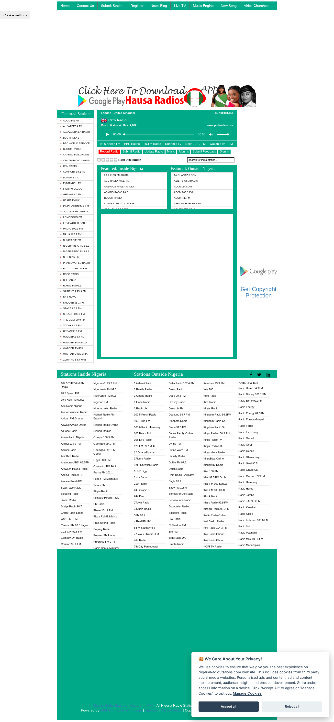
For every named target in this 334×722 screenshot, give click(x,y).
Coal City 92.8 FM (71, 531)
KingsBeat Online (213, 458)
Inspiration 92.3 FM (76, 206)
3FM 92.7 (139, 515)
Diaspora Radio (178, 420)
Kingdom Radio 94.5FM (217, 414)
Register (137, 6)
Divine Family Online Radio (181, 435)
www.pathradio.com (220, 125)
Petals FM (99, 485)
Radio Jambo (246, 494)
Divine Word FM (178, 450)
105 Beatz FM (142, 433)
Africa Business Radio (74, 412)
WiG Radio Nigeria (75, 353)
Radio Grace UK (248, 469)
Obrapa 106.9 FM (103, 437)
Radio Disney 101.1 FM (252, 394)
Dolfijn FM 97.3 (177, 462)
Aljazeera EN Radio (76, 132)
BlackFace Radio (71, 487)
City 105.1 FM (69, 518)
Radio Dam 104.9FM (250, 388)
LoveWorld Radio (75, 223)
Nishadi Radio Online (105, 424)
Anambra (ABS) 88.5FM (75, 462)
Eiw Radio (174, 518)
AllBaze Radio (69, 430)
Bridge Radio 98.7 (71, 506)
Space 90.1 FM (72, 308)
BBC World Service (76, 143)
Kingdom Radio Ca (214, 420)
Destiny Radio (177, 402)
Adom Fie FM (71, 120)
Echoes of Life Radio (181, 493)
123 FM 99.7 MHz (144, 446)
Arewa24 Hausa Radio (119, 186)
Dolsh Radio (176, 468)
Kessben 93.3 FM (213, 383)
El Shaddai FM (177, 525)
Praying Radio (101, 529)
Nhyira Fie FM (72, 240)
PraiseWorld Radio (76, 263)
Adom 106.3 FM (183, 192)
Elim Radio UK (177, 537)
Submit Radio (131, 151)
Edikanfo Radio (178, 512)
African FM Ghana (72, 418)
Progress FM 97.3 (104, 541)
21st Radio (140, 483)
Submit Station (112, 6)
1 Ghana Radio (143, 395)
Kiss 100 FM (210, 471)
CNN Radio (70, 166)
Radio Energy (246, 406)
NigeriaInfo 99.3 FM (105, 383)
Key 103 (208, 389)
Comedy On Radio (72, 537)
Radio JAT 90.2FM (249, 501)
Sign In (224, 151)
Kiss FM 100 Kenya (215, 483)
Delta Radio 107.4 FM (181, 383)
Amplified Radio (70, 456)
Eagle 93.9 (175, 481)
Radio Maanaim (247, 532)
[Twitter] (260, 374)
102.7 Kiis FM (142, 420)
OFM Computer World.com (121, 710)
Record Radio (109, 151)
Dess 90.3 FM (177, 395)
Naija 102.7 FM (72, 234)
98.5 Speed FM (110, 144)
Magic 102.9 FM (73, 228)
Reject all (292, 706)
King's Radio (210, 408)
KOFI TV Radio (212, 546)
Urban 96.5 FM (72, 331)
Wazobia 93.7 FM (73, 336)
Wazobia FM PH (73, 348)
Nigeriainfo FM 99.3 (76, 251)
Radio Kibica (245, 513)
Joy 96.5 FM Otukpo (76, 211)
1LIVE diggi (140, 471)
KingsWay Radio (213, 464)
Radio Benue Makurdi (106, 548)
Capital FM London (76, 154)
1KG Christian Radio (146, 464)
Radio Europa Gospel (251, 419)
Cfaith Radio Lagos (76, 160)
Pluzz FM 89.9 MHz (105, 516)
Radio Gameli (246, 438)
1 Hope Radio (142, 402)
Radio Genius (246, 450)
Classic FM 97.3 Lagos (119, 203)
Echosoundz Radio (180, 500)
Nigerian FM (71, 257)
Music (171, 151)
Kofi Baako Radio (213, 521)
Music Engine (203, 6)
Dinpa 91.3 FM (177, 427)
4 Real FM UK (142, 521)
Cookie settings (15, 15)
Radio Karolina (247, 507)
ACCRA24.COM (183, 186)
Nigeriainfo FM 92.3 (76, 245)
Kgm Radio (209, 395)
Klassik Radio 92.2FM (216, 508)
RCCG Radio (71, 274)
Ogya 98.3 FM (102, 460)
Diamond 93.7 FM (179, 414)
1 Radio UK (140, 408)
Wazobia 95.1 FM (221, 144)
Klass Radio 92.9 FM (215, 502)
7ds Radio (140, 540)
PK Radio (98, 504)
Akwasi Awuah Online (73, 424)
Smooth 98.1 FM (73, 302)
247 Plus (139, 496)
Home (65, 6)
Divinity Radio (177, 456)
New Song (229, 6)
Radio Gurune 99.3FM (251, 476)
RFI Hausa (69, 280)
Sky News (69, 296)
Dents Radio (176, 389)
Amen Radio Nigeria (72, 437)
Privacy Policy (171, 710)
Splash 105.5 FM (74, 314)
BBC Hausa (132, 144)
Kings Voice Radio (214, 452)
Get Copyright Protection (259, 292)
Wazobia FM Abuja (75, 342)
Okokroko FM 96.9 (104, 466)
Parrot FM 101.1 (103, 472)
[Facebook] (251, 374)
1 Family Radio (143, 389)
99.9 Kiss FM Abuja (116, 175)
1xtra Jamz (140, 477)
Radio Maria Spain (249, 545)
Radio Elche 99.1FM (250, 400)
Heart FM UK (71, 200)
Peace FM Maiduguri (105, 478)
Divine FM (175, 443)
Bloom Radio (72, 149)
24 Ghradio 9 (141, 490)
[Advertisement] (167, 51)
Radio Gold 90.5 (247, 463)
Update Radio (154, 151)
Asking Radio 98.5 (116, 192)
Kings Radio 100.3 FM (216, 433)
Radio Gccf (245, 444)
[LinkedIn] (269, 374)
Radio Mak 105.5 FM (250, 538)
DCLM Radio (152, 144)
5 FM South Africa (144, 527)
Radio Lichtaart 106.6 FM (253, 520)
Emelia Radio (176, 544)
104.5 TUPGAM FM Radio (72, 385)
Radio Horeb (245, 488)
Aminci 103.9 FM (71, 443)
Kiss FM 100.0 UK (214, 490)
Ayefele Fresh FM (71, 481)
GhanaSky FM (72, 194)
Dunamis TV (70, 177)
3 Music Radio (142, 508)
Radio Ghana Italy (249, 457)
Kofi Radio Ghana (213, 534)
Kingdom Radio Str (214, 427)
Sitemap (151, 710)
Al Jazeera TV (72, 126)
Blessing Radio (69, 493)
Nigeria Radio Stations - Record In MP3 (123, 705)
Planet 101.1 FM (103, 510)
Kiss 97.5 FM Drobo (215, 477)
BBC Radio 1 (71, 137)
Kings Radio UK (212, 446)
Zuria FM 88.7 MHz (74, 359)
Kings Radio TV (212, 439)
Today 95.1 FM (72, 325)
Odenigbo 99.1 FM (104, 443)
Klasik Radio (210, 496)
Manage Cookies (247, 693)
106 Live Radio (143, 439)
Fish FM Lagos (72, 188)
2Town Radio (141, 502)
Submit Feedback (204, 151)
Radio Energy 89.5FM (251, 413)
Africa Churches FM (187, 203)
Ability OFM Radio (186, 180)
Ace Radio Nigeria (116, 180)
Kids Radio (209, 402)
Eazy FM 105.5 (178, 487)
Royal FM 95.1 (72, 285)
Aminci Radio (68, 450)
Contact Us (85, 6)
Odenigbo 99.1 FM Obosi (104, 452)
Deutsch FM (176, 408)
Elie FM (173, 531)
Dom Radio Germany (181, 474)
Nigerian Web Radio (105, 408)
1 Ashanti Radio (143, 383)
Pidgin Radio (100, 491)
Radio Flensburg (248, 432)
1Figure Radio (142, 458)
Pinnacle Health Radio (106, 497)
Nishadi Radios (102, 430)
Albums (184, 151)
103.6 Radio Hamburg (147, 427)
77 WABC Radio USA (146, 534)
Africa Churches (256, 6)
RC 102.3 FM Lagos (75, 268)
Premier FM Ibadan (104, 535)
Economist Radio (179, 506)
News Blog (159, 6)
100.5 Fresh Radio (145, 414)
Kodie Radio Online (214, 515)
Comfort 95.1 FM (74, 171)
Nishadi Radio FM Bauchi (103, 416)
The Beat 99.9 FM (74, 319)
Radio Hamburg (247, 482)
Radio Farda (245, 425)
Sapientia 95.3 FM (74, 291)
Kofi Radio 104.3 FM (215, 527)
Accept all (228, 706)
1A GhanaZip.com (185, 175)
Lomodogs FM (72, 217)
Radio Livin (244, 526)
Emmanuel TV (72, 183)
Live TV (180, 6)
